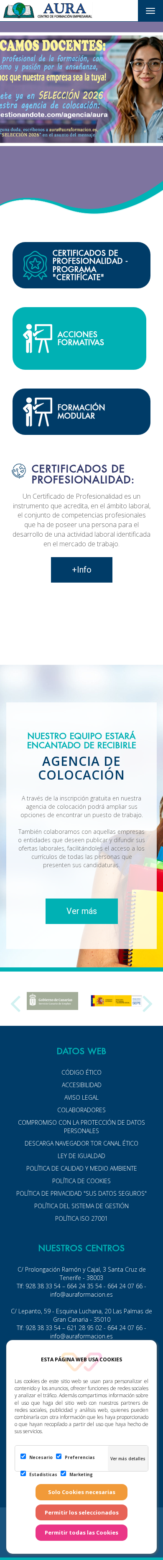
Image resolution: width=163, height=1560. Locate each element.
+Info (82, 570)
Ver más (81, 911)
